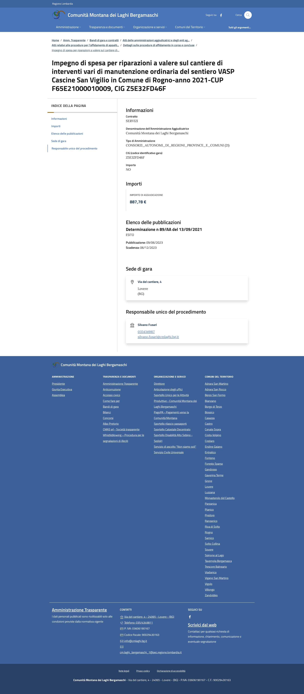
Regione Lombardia (62, 4)
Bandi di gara (111, 406)
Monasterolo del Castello (228, 497)
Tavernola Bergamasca (228, 560)
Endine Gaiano (228, 446)
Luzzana (210, 492)
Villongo (224, 589)
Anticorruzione (112, 389)
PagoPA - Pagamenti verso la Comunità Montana (177, 415)
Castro (223, 423)
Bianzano (225, 400)
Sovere (223, 549)
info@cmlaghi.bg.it (135, 641)
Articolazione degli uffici (168, 389)
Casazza (224, 417)
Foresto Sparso (228, 463)
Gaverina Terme (228, 474)
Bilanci (107, 412)
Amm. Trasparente (74, 40)
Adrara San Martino (228, 383)
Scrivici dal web (202, 624)
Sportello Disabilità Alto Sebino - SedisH (173, 438)
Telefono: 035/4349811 (138, 622)
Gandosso (225, 469)
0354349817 (146, 332)
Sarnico (224, 537)
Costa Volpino (227, 434)
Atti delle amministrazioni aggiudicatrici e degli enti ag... (156, 40)
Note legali (124, 671)
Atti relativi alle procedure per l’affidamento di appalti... (85, 45)
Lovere (223, 486)
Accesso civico (111, 395)
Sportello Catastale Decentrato (172, 429)
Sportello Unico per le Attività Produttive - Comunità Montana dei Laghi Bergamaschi (175, 401)
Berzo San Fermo (228, 394)
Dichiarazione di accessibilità (171, 671)
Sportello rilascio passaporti (170, 424)
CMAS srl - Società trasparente (126, 429)
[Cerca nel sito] (248, 15)
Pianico (224, 509)
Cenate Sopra (227, 429)
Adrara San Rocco (228, 389)
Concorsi (108, 418)
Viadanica (225, 572)
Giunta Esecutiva (62, 389)
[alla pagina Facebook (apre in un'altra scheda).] (220, 14)
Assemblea (58, 395)
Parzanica (225, 503)
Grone (223, 480)
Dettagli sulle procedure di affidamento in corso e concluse (158, 45)
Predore (224, 514)
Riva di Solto (227, 526)
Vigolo (223, 583)
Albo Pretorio (125, 423)
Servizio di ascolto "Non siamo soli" (175, 446)
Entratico (225, 452)
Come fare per (111, 401)
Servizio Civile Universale (177, 452)
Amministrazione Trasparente (120, 384)
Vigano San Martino (228, 577)
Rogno (223, 532)
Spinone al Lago (228, 554)
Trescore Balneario (228, 566)
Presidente (58, 384)
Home (55, 40)
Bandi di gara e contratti (104, 40)
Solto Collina (227, 543)
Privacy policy (143, 671)
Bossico (224, 412)
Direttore (159, 384)
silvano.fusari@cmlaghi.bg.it (158, 337)
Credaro (224, 440)
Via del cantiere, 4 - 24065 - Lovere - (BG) (154, 616)
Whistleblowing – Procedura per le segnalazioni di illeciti (126, 438)
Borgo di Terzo (228, 406)
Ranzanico (226, 520)
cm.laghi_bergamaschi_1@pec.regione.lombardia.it (151, 652)
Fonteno (224, 457)
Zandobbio (226, 594)
